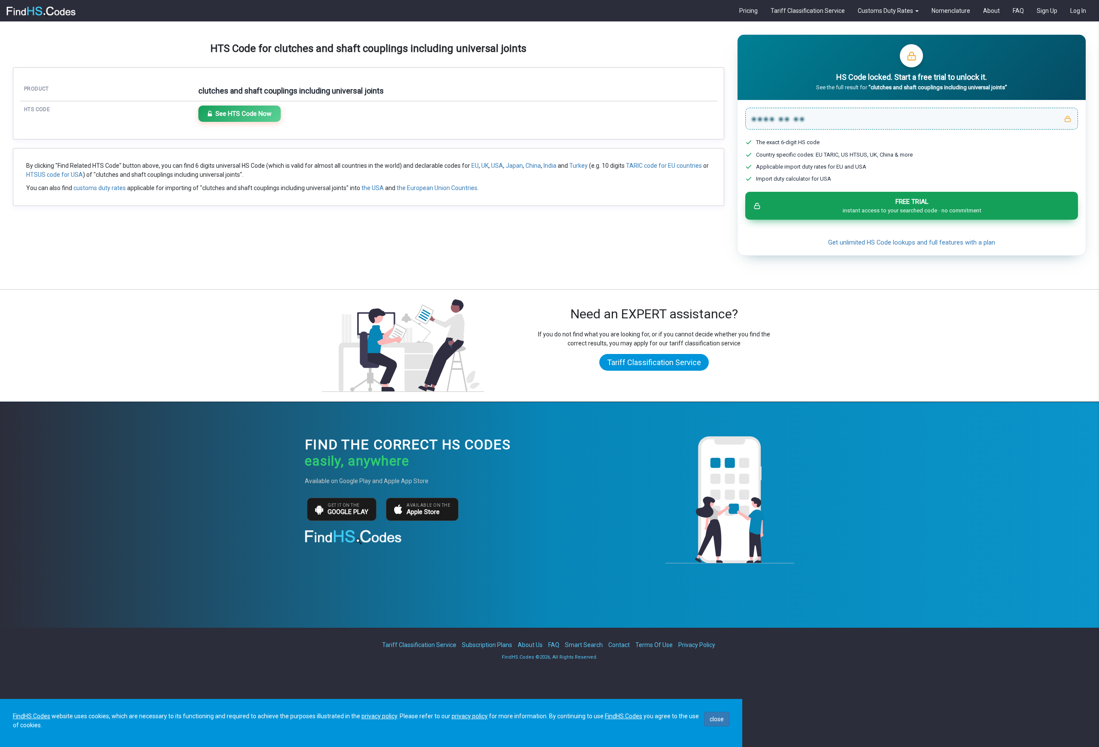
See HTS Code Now (243, 114)
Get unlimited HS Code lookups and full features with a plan (911, 242)
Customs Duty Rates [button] (886, 10)
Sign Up (1047, 10)
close (717, 719)
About (991, 10)
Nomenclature (951, 10)
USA (497, 165)
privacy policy (379, 716)
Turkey (578, 165)
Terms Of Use (654, 644)
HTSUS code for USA (54, 174)
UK (485, 165)
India (549, 165)
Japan (514, 165)
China (533, 165)
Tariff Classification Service (808, 10)
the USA (372, 187)
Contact (619, 644)
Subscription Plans (487, 644)
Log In (1078, 10)
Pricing (748, 10)
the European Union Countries (437, 187)
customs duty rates (99, 187)
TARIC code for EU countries (664, 165)
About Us (530, 644)
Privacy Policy (696, 644)
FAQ (1018, 10)
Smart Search (584, 644)
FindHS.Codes (31, 716)
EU (475, 165)
